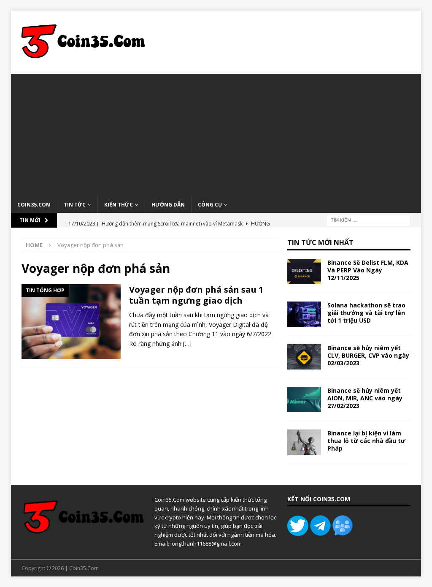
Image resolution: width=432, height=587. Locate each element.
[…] (187, 344)
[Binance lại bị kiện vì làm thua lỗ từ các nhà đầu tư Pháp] (304, 442)
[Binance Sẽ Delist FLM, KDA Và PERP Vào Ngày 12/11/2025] (304, 271)
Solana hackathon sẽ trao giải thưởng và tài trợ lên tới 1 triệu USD (366, 312)
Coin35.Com (34, 204)
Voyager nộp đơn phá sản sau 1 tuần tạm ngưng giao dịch (196, 295)
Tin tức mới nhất (320, 242)
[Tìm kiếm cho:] (368, 219)
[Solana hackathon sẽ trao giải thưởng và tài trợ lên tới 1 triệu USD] (304, 314)
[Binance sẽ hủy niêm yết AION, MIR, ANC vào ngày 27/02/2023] (304, 399)
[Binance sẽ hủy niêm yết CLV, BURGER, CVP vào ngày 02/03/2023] (304, 357)
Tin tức (75, 204)
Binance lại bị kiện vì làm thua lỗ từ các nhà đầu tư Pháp (366, 440)
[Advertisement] (216, 133)
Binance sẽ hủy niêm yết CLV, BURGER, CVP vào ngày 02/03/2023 (368, 355)
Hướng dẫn (168, 204)
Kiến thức (118, 204)
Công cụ (210, 204)
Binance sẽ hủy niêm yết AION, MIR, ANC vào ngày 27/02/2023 (364, 398)
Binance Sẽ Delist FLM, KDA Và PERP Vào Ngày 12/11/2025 (367, 270)
